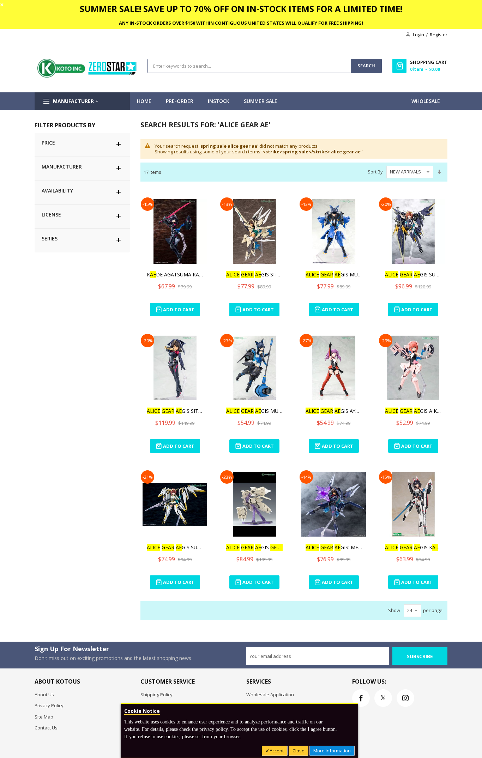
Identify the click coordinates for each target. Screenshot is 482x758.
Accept (277, 750)
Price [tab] (48, 142)
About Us (44, 694)
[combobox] (249, 66)
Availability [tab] (57, 190)
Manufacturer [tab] (62, 166)
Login (418, 34)
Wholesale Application (270, 694)
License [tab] (51, 214)
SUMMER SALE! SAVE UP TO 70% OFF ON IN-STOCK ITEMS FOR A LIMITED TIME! (241, 8)
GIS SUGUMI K (413, 274)
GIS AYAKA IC (334, 411)
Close (299, 750)
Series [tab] (50, 238)
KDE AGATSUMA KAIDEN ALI (175, 274)
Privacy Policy (49, 705)
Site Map (44, 717)
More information (332, 750)
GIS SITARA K (254, 274)
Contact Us (46, 728)
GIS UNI (254, 547)
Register (438, 34)
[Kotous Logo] (87, 76)
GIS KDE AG (413, 547)
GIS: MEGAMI (334, 547)
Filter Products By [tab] (65, 125)
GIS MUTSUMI (334, 274)
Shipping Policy (156, 694)
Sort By (375, 172)
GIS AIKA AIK (413, 411)
